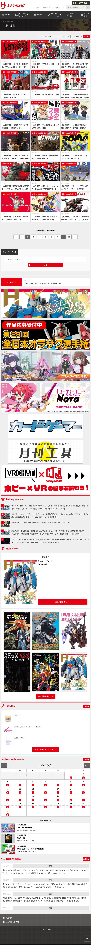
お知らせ (36, 7)
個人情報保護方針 (12, 922)
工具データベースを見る (44, 749)
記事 (50, 866)
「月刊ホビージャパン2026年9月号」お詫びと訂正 (42, 283)
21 (69, 237)
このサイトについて (59, 7)
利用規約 (9, 918)
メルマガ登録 (82, 3)
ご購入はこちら (61, 602)
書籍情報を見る (44, 696)
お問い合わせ (46, 7)
